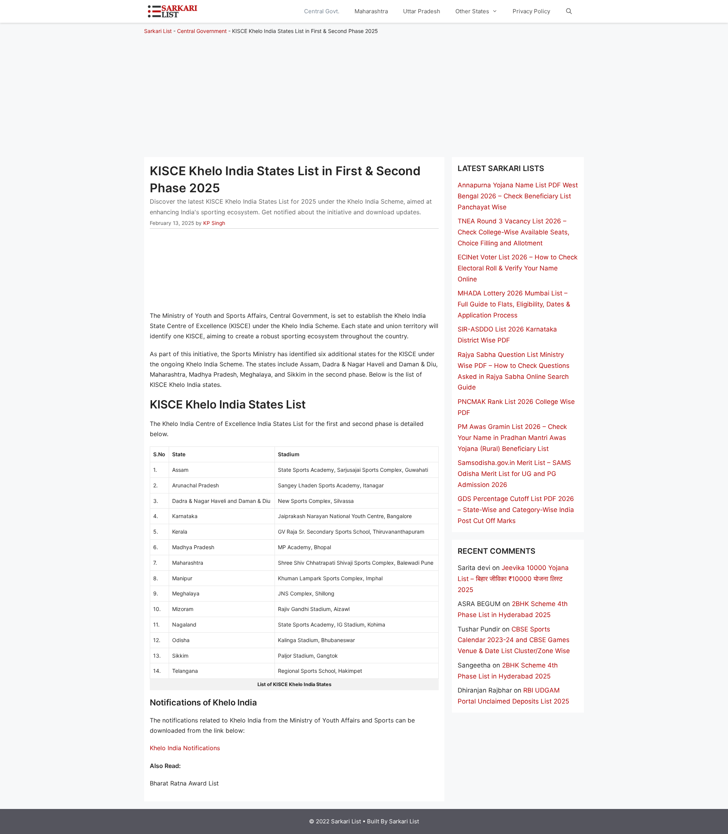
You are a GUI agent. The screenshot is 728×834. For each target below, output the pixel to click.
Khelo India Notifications (185, 748)
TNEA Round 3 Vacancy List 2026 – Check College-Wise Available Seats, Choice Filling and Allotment (514, 232)
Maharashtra (371, 11)
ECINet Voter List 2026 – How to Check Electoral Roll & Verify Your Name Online (517, 268)
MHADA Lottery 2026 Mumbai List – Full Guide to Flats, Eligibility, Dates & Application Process (514, 304)
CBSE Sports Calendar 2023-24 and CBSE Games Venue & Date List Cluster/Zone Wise (514, 640)
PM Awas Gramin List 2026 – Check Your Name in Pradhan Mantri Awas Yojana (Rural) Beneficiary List (512, 437)
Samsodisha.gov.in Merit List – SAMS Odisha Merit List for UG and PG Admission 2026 (514, 473)
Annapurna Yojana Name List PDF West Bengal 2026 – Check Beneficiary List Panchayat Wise (518, 196)
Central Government (202, 31)
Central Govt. (321, 11)
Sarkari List (158, 31)
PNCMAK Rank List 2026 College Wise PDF (516, 407)
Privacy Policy (531, 11)
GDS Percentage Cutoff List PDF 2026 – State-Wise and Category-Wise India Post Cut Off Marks (516, 510)
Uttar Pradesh (421, 11)
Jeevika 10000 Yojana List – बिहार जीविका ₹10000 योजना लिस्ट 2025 (513, 579)
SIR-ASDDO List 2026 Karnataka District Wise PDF (507, 334)
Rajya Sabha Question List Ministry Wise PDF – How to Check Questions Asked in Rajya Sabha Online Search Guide (514, 371)
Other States (472, 11)
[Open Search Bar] (569, 11)
